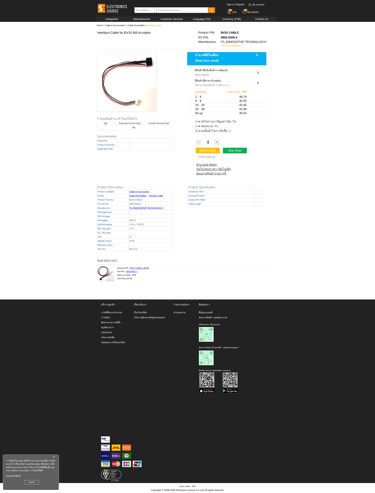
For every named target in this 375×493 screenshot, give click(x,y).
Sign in (230, 4)
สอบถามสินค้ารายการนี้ (211, 173)
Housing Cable (154, 25)
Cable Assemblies (136, 25)
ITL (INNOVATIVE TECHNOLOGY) (146, 208)
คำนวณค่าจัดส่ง (206, 164)
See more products (230, 45)
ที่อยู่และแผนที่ (206, 312)
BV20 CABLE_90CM (139, 268)
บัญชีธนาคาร (107, 327)
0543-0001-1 (132, 271)
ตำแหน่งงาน (179, 312)
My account (258, 4)
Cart (233, 12)
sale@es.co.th (220, 317)
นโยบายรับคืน (108, 337)
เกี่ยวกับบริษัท (140, 312)
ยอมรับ (32, 482)
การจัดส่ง (105, 317)
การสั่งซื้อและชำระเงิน (111, 312)
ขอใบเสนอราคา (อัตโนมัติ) (213, 169)
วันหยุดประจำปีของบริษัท (113, 342)
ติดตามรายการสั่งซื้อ (111, 322)
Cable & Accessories (115, 25)
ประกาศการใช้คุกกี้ (13, 476)
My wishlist (253, 12)
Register (240, 4)
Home (100, 25)
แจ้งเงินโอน (106, 332)
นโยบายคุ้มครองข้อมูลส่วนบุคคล (149, 317)
